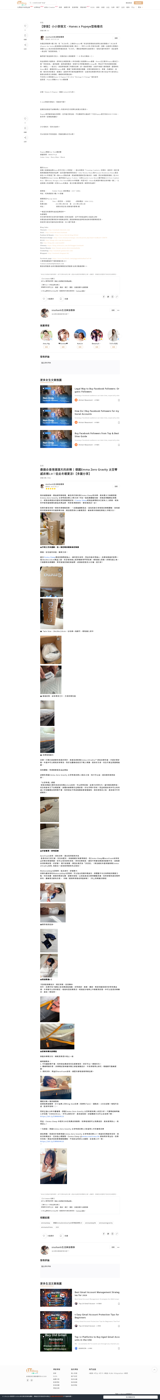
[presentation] (40, 336)
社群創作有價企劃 (23, 7)
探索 (60, 7)
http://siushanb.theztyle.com (59, 230)
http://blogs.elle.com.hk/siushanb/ (58, 240)
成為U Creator (49, 7)
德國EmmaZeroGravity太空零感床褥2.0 (67, 1223)
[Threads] (25, 153)
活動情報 (85, 287)
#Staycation (118, 1373)
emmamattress (47, 1227)
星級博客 (75, 7)
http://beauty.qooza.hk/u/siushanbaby (66, 248)
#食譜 (106, 1373)
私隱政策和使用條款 (57, 1396)
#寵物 (91, 1373)
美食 (98, 7)
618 (57, 1227)
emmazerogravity (106, 1223)
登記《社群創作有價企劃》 (63, 281)
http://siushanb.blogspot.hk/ (58, 253)
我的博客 (74, 1385)
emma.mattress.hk (91, 1136)
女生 (108, 7)
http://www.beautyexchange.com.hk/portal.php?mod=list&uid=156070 (80, 237)
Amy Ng (46, 344)
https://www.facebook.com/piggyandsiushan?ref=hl (72, 258)
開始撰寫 (138, 3)
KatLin (80, 344)
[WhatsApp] (25, 148)
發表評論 (46, 363)
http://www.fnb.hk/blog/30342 (66, 235)
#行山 (96, 1373)
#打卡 (101, 1373)
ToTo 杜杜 (113, 344)
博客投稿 (56, 1388)
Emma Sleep (81, 500)
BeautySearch (97, 344)
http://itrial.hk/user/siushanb (56, 232)
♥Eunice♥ (63, 344)
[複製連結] (25, 158)
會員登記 (129, 3)
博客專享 (83, 7)
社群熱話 (37, 7)
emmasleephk (90, 1223)
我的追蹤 (74, 1382)
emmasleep (45, 1223)
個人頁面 (74, 1373)
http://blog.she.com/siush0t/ (54, 243)
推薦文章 (67, 7)
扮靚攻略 (77, 287)
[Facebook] (25, 142)
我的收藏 (74, 1379)
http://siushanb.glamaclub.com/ (61, 250)
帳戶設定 (74, 1376)
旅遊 (103, 7)
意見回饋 (56, 1385)
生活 (123, 7)
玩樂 (113, 7)
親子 (118, 7)
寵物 (128, 7)
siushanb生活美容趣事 (54, 37)
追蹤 (116, 38)
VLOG (92, 7)
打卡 (51, 287)
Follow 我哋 (80, 291)
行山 (133, 7)
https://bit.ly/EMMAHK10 (52, 1116)
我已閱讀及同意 (130, 1397)
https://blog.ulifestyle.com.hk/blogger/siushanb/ (66, 245)
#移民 (126, 1373)
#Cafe (111, 1373)
